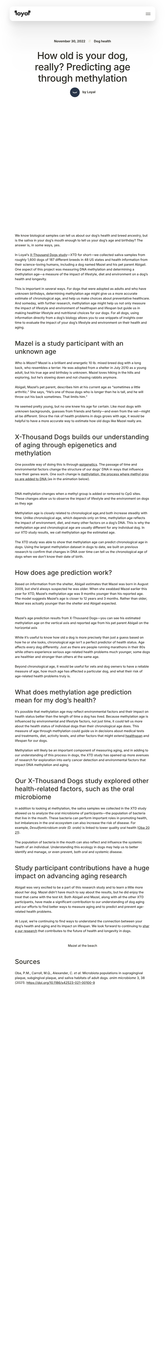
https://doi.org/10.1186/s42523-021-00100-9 (60, 983)
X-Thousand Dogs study (48, 255)
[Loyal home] (22, 13)
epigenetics (88, 464)
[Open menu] (148, 13)
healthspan (133, 736)
